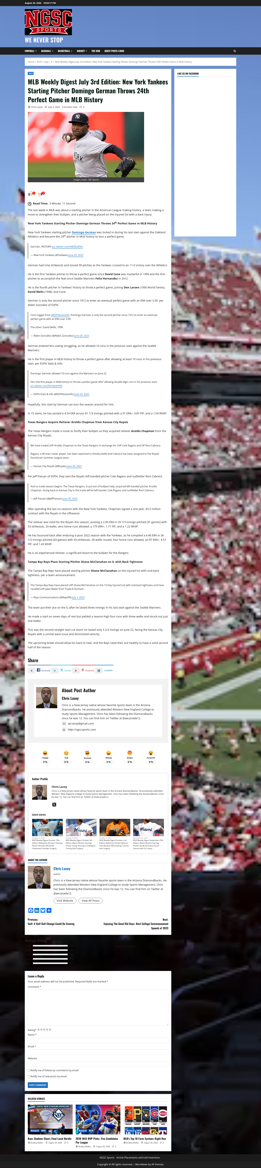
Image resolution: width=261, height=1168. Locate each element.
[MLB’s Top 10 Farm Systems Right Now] (145, 1119)
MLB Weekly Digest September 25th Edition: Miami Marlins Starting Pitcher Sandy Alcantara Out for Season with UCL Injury (148, 844)
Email (32, 1046)
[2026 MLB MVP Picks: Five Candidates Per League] (98, 1119)
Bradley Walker (37, 1142)
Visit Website (65, 900)
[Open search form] (234, 51)
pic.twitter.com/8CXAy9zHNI (46, 385)
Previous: (51, 921)
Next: (136, 923)
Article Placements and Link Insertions (138, 1157)
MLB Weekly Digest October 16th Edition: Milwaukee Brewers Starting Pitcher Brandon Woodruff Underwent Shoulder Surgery (47, 844)
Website (32, 1058)
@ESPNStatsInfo (60, 315)
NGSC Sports (107, 1157)
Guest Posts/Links (114, 51)
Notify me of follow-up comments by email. (54, 1070)
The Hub (96, 51)
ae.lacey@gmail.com (81, 723)
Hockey (81, 51)
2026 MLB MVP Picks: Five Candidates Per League (97, 1140)
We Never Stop (44, 39)
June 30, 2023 (74, 466)
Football (29, 51)
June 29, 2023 (75, 255)
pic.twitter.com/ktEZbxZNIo (67, 246)
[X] (54, 804)
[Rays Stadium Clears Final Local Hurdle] (50, 1119)
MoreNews (141, 1164)
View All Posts (90, 900)
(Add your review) (125, 946)
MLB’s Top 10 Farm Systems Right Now (144, 1139)
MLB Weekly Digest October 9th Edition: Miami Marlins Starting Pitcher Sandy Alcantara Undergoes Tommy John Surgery (81, 844)
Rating (32, 1030)
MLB (31, 73)
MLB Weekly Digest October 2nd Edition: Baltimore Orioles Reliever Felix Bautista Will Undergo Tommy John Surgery (114, 844)
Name (32, 1034)
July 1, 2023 (78, 597)
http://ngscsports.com (82, 729)
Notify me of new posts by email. (48, 1076)
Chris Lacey (37, 107)
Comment (34, 986)
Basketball (64, 51)
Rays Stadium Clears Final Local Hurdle (49, 1139)
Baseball (46, 51)
